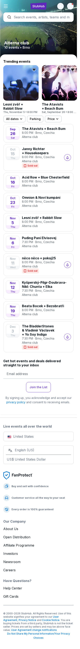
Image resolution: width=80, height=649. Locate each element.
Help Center (12, 588)
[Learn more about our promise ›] (18, 475)
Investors (10, 553)
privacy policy (15, 402)
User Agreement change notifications (34, 629)
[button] (15, 6)
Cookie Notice (50, 620)
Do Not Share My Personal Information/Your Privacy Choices (38, 635)
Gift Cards (10, 596)
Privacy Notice (27, 620)
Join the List (38, 387)
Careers (9, 570)
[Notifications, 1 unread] (70, 6)
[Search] (38, 17)
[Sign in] (60, 6)
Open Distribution (16, 537)
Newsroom (12, 562)
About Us (10, 529)
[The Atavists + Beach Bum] (59, 89)
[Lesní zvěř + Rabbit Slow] (21, 89)
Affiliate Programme (18, 545)
